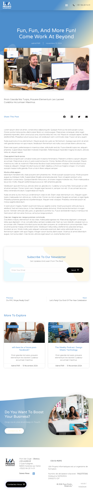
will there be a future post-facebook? (24, 348)
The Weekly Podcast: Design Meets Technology (68, 348)
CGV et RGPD (56, 461)
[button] (66, 5)
